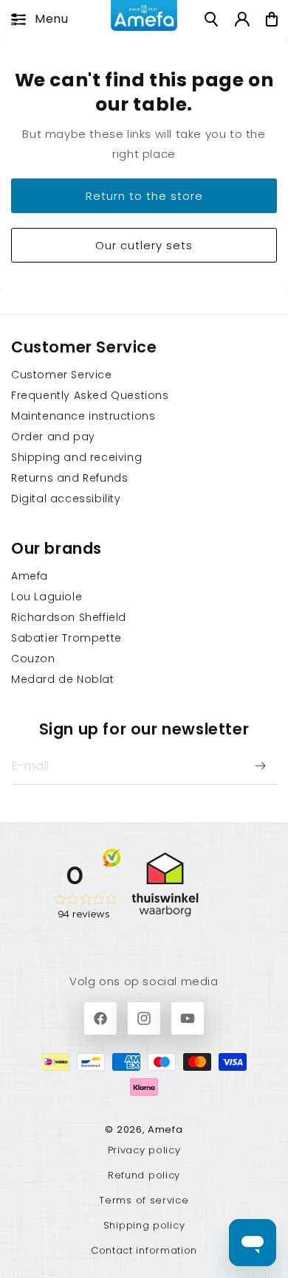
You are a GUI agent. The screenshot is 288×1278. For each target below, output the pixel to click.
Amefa (29, 576)
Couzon (33, 658)
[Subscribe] (260, 766)
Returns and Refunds (69, 477)
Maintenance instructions (83, 416)
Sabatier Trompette (66, 638)
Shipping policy (144, 1225)
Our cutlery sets (144, 244)
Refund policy (144, 1175)
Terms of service (143, 1200)
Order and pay (53, 436)
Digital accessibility (66, 498)
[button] (35, 19)
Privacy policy (144, 1150)
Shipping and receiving (76, 457)
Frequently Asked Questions (90, 395)
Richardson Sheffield (68, 617)
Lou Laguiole (46, 596)
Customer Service (61, 374)
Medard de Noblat (62, 679)
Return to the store (144, 195)
